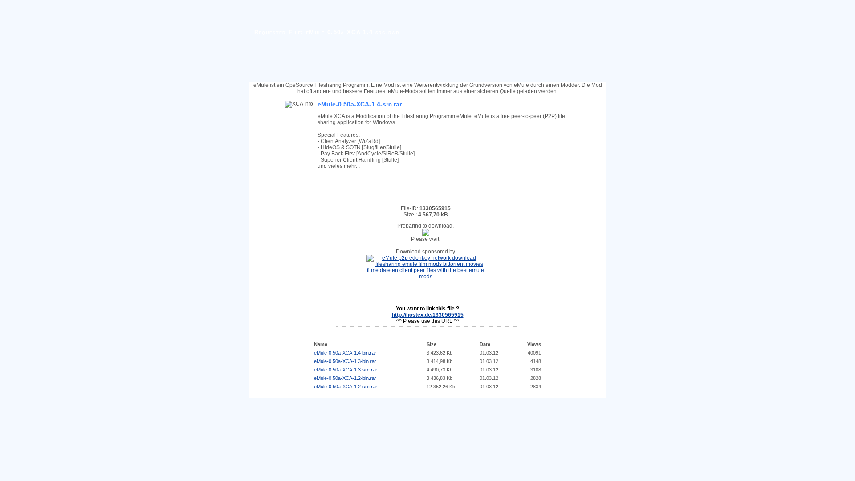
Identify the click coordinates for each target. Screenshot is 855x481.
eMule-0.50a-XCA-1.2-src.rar (345, 386)
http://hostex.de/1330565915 (428, 315)
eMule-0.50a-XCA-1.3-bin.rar (345, 361)
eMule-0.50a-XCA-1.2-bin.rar (345, 378)
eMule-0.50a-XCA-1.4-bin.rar (345, 352)
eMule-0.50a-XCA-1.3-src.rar (345, 369)
